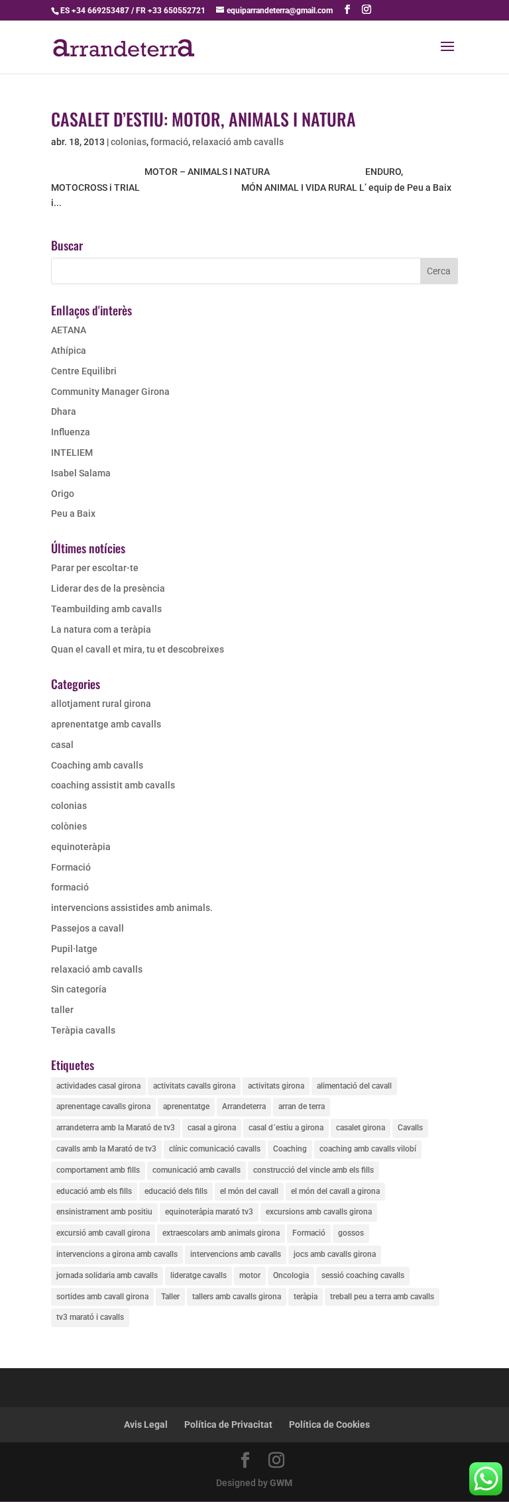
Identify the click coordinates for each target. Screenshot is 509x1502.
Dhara (63, 411)
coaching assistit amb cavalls (113, 785)
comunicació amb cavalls (196, 1170)
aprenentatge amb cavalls (106, 724)
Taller (170, 1296)
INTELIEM (72, 452)
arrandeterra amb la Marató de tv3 (115, 1127)
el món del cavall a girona (335, 1191)
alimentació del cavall (354, 1086)
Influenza (70, 432)
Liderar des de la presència (108, 588)
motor (249, 1275)
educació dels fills (175, 1191)
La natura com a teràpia (101, 629)
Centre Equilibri (84, 371)
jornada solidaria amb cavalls (107, 1275)
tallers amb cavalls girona (236, 1296)
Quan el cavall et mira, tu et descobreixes (137, 649)
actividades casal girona (98, 1086)
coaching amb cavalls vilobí (367, 1148)
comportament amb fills (98, 1170)
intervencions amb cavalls (235, 1254)
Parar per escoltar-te (95, 568)
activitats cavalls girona (194, 1086)
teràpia (305, 1296)
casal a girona (212, 1127)
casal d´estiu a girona (286, 1127)
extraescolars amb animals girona (221, 1233)
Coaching (290, 1148)
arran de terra (301, 1106)
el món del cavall (249, 1191)
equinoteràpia (81, 846)
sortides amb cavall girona (102, 1296)
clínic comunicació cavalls (214, 1148)
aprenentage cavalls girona (103, 1106)
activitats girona (276, 1086)
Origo (62, 493)
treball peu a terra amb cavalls (382, 1296)
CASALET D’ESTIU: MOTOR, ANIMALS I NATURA (203, 119)
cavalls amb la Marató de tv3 (106, 1148)
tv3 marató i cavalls (90, 1317)
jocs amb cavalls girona (335, 1254)
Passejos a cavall (87, 928)
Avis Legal (146, 1424)
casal (62, 744)
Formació (71, 867)
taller (62, 1009)
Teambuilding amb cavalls (106, 609)
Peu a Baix (73, 513)
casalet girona (360, 1127)
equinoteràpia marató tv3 (209, 1211)
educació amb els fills (94, 1191)
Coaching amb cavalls (97, 765)
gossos (351, 1233)
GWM (281, 1482)
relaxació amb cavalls (238, 141)
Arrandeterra (244, 1106)
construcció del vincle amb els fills (313, 1170)
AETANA (68, 330)
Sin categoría (79, 989)
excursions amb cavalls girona (319, 1211)
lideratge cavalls (198, 1275)
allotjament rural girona (101, 703)
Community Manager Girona (110, 391)
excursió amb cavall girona (103, 1233)
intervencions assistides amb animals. (132, 907)
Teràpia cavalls (83, 1030)
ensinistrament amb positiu (104, 1211)
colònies (69, 826)
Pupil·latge (74, 948)
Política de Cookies (329, 1424)
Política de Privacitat (228, 1424)
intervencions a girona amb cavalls (117, 1254)
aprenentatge (186, 1106)
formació (169, 141)
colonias (128, 141)
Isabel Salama (81, 473)
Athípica (68, 350)
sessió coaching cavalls (362, 1275)
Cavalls (410, 1127)
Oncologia (291, 1275)
